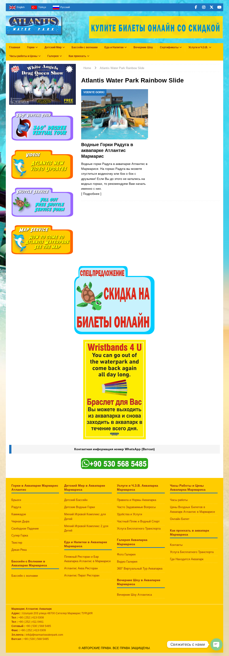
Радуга (16, 507)
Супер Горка (19, 535)
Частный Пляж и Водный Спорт (138, 521)
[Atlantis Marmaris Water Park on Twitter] (211, 7)
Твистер (16, 542)
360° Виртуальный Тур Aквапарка (139, 568)
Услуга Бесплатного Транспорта (139, 528)
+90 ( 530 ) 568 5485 (36, 639)
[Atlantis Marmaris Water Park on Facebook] (196, 7)
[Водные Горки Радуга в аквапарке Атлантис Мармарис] (114, 114)
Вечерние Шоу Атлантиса (134, 594)
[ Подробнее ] (91, 194)
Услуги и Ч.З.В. (198, 47)
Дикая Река (19, 549)
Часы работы (179, 500)
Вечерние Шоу (143, 47)
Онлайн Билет (179, 519)
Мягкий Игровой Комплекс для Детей (85, 517)
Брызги (16, 500)
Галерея (53, 56)
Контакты (176, 545)
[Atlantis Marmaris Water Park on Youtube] (219, 7)
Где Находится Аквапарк (187, 559)
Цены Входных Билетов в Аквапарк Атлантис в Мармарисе (192, 509)
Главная (14, 47)
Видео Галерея (127, 561)
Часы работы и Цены (23, 56)
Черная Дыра (20, 521)
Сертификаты (169, 47)
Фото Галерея (126, 554)
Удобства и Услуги (129, 514)
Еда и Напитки (113, 47)
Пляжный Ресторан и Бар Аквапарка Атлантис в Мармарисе (87, 559)
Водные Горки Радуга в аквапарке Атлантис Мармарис (107, 150)
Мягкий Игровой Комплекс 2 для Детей (86, 528)
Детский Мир (53, 47)
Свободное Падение (25, 528)
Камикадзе (18, 514)
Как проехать (77, 56)
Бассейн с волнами (85, 47)
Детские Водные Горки (79, 507)
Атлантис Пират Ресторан (81, 575)
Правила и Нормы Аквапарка (136, 500)
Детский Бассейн (75, 500)
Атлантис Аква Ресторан (81, 568)
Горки (30, 47)
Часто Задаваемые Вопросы (136, 507)
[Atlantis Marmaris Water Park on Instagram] (204, 7)
